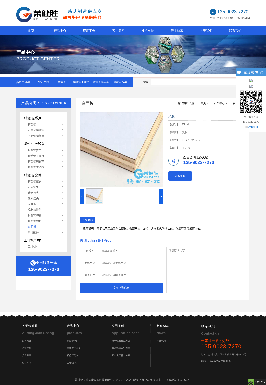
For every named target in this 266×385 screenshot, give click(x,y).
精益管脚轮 (34, 215)
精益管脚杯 (34, 220)
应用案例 (89, 30)
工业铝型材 (42, 82)
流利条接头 (34, 209)
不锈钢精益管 (36, 135)
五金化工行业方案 (121, 355)
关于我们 (206, 30)
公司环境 (26, 355)
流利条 (32, 204)
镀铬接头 (33, 192)
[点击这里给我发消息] (251, 80)
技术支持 (147, 30)
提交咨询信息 (121, 287)
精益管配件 (72, 355)
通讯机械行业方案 (121, 348)
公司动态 (26, 362)
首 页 (30, 30)
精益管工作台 (81, 82)
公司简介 (26, 340)
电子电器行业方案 (121, 340)
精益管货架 (120, 82)
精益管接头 (34, 181)
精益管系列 (72, 340)
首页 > (204, 103)
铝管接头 (33, 187)
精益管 (62, 82)
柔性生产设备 (74, 348)
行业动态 (177, 30)
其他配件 (33, 232)
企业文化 (26, 348)
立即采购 (180, 176)
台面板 (32, 226)
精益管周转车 (100, 82)
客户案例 (118, 30)
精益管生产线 (36, 167)
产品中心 (60, 30)
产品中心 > (220, 103)
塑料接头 (33, 198)
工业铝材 (33, 246)
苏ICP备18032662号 (179, 379)
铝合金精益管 (36, 130)
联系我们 (235, 30)
